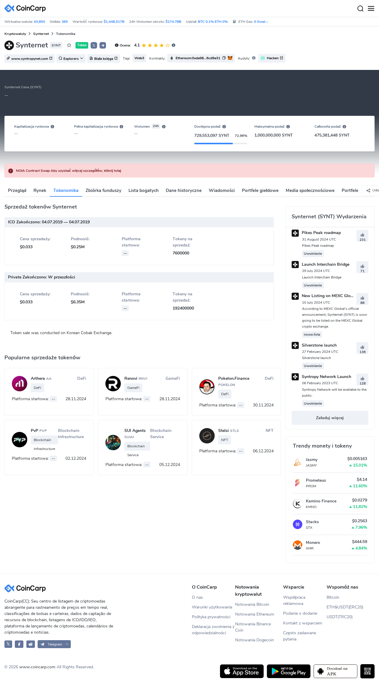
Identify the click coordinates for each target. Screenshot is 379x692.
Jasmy (311, 459)
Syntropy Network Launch (326, 376)
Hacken (273, 58)
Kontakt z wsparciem (302, 623)
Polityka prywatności (211, 617)
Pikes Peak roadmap (321, 233)
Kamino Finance (321, 501)
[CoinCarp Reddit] (30, 644)
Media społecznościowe (310, 190)
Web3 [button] (139, 58)
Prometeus (316, 480)
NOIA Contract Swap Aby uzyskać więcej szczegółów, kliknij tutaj (68, 170)
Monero (313, 542)
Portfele (350, 190)
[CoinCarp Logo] (26, 8)
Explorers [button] (71, 58)
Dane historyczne (184, 190)
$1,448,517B (114, 21)
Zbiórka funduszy (103, 190)
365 (65, 21)
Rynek (39, 190)
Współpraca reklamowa (294, 600)
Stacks (312, 522)
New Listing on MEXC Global (328, 296)
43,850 (39, 21)
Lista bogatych (144, 190)
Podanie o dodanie (300, 613)
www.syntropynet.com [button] (29, 58)
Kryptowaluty (15, 33)
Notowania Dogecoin (254, 640)
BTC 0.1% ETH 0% (213, 21)
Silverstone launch (319, 345)
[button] (102, 45)
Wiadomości (222, 190)
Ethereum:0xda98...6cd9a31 (198, 58)
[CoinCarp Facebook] (19, 644)
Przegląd (17, 190)
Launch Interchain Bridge (325, 264)
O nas (197, 597)
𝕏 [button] (93, 45)
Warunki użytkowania (212, 607)
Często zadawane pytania (299, 636)
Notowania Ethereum (254, 614)
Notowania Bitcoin (252, 604)
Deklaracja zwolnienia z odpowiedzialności (213, 630)
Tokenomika (65, 190)
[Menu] (371, 8)
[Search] (360, 8)
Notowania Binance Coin (253, 627)
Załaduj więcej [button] (330, 418)
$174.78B (173, 21)
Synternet (41, 33)
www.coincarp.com (37, 667)
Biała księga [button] (103, 58)
